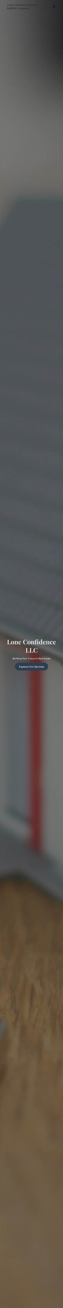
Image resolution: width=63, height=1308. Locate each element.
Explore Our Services (31, 666)
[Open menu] (54, 6)
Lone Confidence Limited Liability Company (22, 6)
